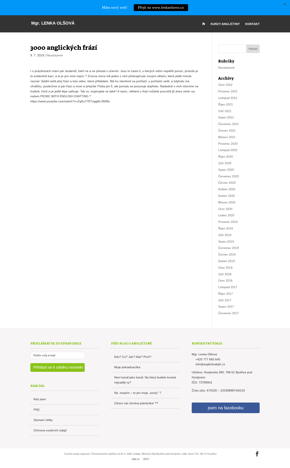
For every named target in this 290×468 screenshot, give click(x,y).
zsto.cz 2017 (140, 459)
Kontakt (252, 24)
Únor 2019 (225, 267)
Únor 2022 (225, 84)
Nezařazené (54, 55)
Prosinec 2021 (228, 91)
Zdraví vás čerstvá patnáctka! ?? (136, 403)
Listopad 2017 (227, 287)
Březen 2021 (226, 137)
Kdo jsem (40, 399)
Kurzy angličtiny (225, 24)
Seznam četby (43, 420)
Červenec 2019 (228, 248)
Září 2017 (224, 300)
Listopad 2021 (227, 98)
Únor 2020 (225, 209)
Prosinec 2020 (228, 143)
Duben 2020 (226, 195)
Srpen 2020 (226, 169)
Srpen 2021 (226, 117)
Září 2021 (224, 111)
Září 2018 (224, 274)
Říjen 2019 (225, 228)
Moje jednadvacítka (127, 367)
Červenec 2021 (228, 124)
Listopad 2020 (227, 150)
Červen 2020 (227, 182)
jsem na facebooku (226, 408)
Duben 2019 (226, 261)
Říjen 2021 (225, 104)
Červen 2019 (227, 254)
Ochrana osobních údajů (50, 430)
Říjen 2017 (225, 293)
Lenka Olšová (53, 23)
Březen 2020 (226, 202)
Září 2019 (224, 235)
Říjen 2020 (225, 156)
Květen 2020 (226, 189)
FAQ (36, 409)
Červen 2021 (227, 130)
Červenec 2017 (228, 313)
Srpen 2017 (226, 306)
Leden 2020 (226, 215)
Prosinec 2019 (228, 222)
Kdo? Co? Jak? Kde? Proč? (132, 356)
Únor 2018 (225, 280)
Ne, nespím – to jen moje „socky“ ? (137, 392)
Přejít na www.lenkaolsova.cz (161, 7)
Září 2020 (224, 163)
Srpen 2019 (226, 241)
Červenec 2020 (228, 176)
